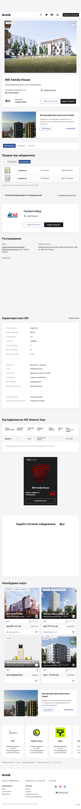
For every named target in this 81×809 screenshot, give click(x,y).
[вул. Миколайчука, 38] (58, 611)
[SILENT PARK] (22, 611)
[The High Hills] (58, 659)
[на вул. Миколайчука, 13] (22, 659)
